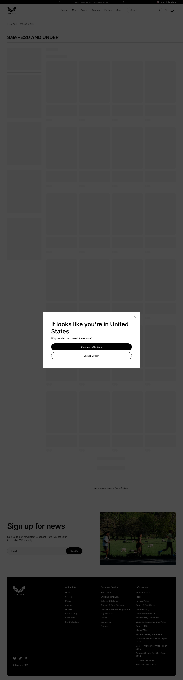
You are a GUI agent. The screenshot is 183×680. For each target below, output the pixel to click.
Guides (68, 609)
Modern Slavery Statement (149, 634)
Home (68, 592)
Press (68, 601)
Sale (119, 10)
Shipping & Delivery (110, 597)
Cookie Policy (142, 609)
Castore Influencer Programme (115, 609)
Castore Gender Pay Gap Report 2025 (151, 647)
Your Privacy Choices (146, 664)
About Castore (143, 592)
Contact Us (106, 622)
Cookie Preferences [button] (145, 613)
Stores (68, 597)
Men (74, 10)
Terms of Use (142, 626)
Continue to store (91, 347)
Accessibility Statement (147, 617)
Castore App (71, 613)
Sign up (74, 551)
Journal (68, 605)
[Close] (134, 317)
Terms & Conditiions (145, 605)
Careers (104, 626)
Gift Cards (70, 617)
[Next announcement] (123, 2)
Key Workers (107, 613)
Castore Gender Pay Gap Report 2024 (151, 654)
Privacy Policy (142, 601)
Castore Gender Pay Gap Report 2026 (151, 640)
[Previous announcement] (59, 2)
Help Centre (106, 592)
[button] (74, 10)
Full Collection (72, 622)
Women (96, 10)
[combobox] (144, 10)
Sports (84, 10)
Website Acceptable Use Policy (151, 622)
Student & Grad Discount (112, 605)
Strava (104, 617)
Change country (91, 356)
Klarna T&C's (142, 630)
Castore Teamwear (145, 660)
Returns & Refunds (110, 601)
